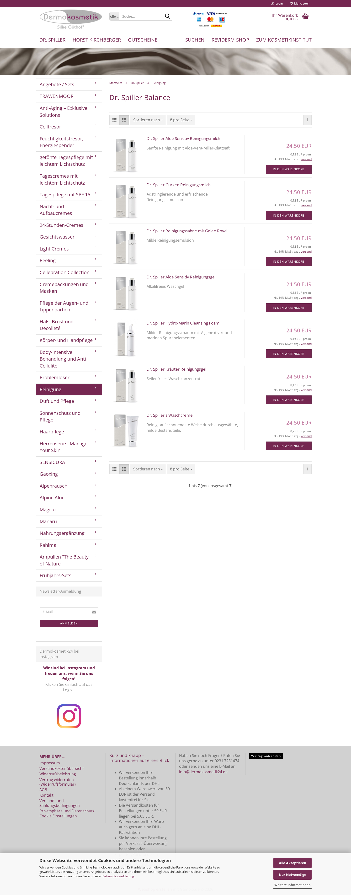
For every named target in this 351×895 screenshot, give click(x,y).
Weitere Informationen (292, 885)
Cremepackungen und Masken (64, 287)
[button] (114, 120)
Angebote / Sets (57, 84)
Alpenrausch (53, 486)
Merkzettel (300, 3)
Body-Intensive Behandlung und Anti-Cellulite (63, 359)
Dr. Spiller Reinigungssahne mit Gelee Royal (187, 231)
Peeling (48, 260)
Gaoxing (49, 474)
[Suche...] (167, 16)
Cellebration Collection (65, 272)
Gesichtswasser (57, 237)
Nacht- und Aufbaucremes (56, 210)
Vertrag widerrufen (266, 756)
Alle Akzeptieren (292, 863)
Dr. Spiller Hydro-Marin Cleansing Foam (183, 323)
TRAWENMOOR (57, 96)
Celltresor (50, 126)
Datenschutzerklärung (118, 876)
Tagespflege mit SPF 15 (65, 194)
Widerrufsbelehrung (57, 774)
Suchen (194, 40)
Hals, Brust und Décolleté (57, 325)
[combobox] (148, 120)
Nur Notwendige (292, 874)
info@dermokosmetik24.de (203, 771)
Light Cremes (54, 248)
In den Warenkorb (288, 169)
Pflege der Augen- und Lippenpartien (64, 306)
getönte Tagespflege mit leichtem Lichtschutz (66, 160)
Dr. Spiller (52, 40)
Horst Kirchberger (97, 40)
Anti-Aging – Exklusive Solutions (63, 111)
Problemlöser (54, 377)
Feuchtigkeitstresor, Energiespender (61, 142)
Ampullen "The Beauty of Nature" (64, 560)
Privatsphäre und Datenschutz (67, 811)
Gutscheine (142, 40)
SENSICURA (52, 462)
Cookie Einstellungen (58, 816)
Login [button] (278, 3)
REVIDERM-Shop (230, 40)
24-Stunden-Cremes (61, 225)
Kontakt (46, 795)
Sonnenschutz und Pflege (60, 416)
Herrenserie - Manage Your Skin (63, 447)
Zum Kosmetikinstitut (284, 40)
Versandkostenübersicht (61, 768)
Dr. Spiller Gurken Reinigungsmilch (179, 184)
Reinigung (50, 389)
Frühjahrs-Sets (55, 575)
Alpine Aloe (52, 497)
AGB (43, 790)
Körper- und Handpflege (66, 340)
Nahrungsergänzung (62, 533)
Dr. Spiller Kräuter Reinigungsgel (176, 369)
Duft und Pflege (57, 401)
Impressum (49, 763)
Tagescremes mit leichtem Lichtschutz (62, 179)
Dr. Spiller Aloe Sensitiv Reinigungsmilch (183, 138)
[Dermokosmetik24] (70, 19)
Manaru (48, 521)
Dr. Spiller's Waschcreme (170, 415)
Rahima (48, 545)
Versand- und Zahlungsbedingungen (59, 803)
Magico (48, 509)
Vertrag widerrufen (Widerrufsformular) (57, 782)
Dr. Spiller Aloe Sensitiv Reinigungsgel (181, 277)
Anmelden (69, 623)
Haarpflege (52, 431)
